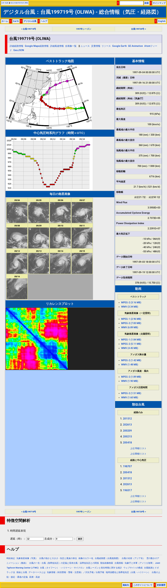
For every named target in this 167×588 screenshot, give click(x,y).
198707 (127, 466)
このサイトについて (142, 585)
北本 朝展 (4, 3)
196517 (127, 490)
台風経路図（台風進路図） (107, 558)
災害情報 (95, 46)
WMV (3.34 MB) (129, 306)
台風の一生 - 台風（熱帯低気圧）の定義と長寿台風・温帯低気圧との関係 (64, 563)
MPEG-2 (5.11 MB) (131, 344)
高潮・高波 (34, 577)
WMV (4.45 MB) (129, 348)
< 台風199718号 (28, 29)
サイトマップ (159, 3)
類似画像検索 (106, 563)
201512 (127, 418)
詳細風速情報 (57, 46)
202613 (127, 424)
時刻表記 (11, 558)
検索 (146, 3)
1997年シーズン (83, 29)
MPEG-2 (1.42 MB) (131, 360)
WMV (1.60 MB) (129, 397)
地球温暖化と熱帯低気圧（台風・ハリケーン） (128, 572)
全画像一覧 (70, 46)
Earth (16, 21)
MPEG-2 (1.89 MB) (131, 376)
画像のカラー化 (85, 558)
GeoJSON (18, 50)
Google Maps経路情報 (37, 46)
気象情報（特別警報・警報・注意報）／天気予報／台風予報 (75, 572)
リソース (106, 46)
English (161, 21)
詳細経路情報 (16, 46)
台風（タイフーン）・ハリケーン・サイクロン (62, 567)
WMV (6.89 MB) (129, 327)
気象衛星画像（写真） (27, 558)
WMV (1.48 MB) (129, 364)
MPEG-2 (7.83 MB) (131, 323)
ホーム (5, 21)
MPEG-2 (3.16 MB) (131, 302)
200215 (127, 436)
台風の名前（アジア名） (133, 558)
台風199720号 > (138, 29)
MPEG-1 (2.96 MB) (131, 319)
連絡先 (126, 585)
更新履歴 (161, 585)
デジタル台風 (30, 21)
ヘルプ (44, 21)
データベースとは (37, 572)
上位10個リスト (138, 448)
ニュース (85, 46)
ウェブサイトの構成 (133, 567)
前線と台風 (21, 572)
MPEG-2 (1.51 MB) (131, 393)
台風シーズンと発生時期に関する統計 (104, 567)
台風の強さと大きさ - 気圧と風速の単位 (58, 558)
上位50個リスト (138, 453)
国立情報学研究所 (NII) (19, 3)
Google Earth (119, 46)
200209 (127, 430)
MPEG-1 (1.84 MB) (131, 339)
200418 (127, 442)
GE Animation (135, 46)
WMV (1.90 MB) (129, 381)
